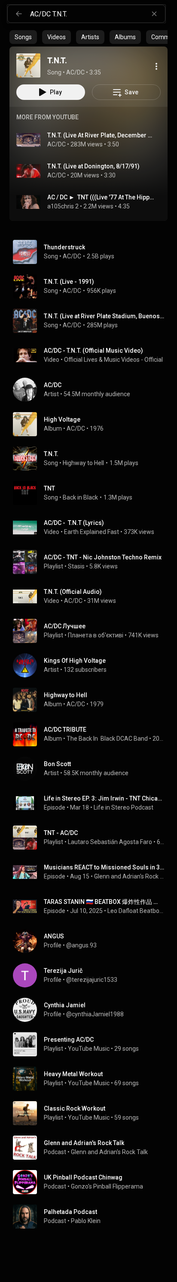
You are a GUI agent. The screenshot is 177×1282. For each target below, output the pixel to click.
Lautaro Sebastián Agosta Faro (110, 841)
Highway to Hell (83, 462)
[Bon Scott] (91, 768)
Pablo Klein (86, 1220)
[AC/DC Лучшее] (91, 631)
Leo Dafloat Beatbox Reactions (136, 910)
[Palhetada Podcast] (91, 1216)
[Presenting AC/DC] (91, 1044)
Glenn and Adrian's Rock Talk (129, 876)
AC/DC (56, 144)
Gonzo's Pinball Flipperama (107, 1186)
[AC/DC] (91, 389)
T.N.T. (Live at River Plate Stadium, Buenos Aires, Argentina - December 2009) (104, 316)
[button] (28, 65)
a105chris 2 (63, 206)
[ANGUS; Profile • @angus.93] (91, 941)
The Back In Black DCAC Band (107, 738)
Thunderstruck (64, 247)
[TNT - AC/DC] (91, 837)
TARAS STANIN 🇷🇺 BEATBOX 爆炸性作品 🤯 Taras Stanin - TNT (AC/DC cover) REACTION (104, 901)
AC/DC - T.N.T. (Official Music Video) (93, 350)
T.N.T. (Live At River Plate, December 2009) (100, 135)
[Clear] (154, 14)
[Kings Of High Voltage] (91, 665)
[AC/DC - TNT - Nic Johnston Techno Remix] (91, 562)
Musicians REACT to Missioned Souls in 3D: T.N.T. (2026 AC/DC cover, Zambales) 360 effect (104, 867)
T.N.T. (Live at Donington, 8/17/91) (93, 166)
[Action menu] (156, 66)
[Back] (19, 14)
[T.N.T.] (28, 65)
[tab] (23, 37)
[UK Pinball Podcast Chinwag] (91, 1182)
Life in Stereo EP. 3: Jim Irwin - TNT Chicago (104, 798)
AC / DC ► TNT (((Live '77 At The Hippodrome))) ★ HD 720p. (100, 197)
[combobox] (97, 13)
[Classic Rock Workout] (91, 1113)
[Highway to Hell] (91, 700)
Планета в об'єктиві (95, 635)
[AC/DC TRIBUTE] (91, 734)
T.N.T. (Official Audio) (73, 591)
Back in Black (80, 497)
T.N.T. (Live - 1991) (69, 281)
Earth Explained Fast (91, 531)
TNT (49, 488)
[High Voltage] (91, 424)
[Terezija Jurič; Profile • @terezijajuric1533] (91, 975)
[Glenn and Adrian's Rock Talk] (91, 1147)
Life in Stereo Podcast (123, 807)
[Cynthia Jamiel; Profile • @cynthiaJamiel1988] (91, 1010)
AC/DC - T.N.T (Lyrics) (74, 522)
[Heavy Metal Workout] (91, 1079)
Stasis (76, 566)
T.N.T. (51, 453)
